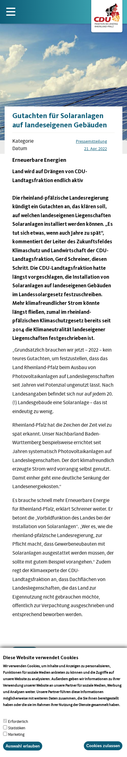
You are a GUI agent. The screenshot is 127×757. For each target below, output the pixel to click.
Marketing (16, 734)
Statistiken (16, 728)
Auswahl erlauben (23, 746)
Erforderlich (18, 721)
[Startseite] (107, 14)
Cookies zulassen (103, 745)
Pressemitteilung (91, 141)
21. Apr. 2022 (95, 148)
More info (11, 711)
